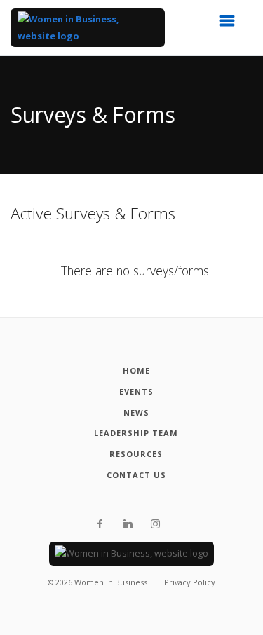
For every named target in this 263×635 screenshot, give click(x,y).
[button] (231, 24)
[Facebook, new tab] (99, 524)
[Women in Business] (88, 27)
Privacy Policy (189, 582)
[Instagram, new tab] (155, 524)
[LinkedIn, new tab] (128, 524)
